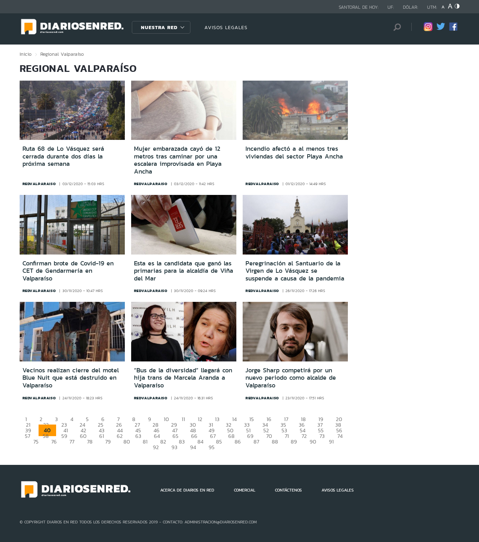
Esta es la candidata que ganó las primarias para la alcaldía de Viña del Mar (183, 271)
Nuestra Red (159, 27)
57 (27, 436)
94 (193, 447)
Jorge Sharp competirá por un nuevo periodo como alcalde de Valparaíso (290, 378)
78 (90, 441)
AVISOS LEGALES (226, 27)
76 (54, 441)
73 (322, 436)
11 (183, 419)
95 (212, 447)
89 (294, 441)
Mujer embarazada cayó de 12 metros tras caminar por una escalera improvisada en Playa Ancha (178, 160)
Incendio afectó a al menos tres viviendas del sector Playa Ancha (294, 152)
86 (238, 441)
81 (145, 441)
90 (313, 441)
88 (275, 441)
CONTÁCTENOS (288, 490)
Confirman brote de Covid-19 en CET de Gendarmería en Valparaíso (68, 271)
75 (36, 441)
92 (156, 447)
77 (71, 441)
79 (108, 441)
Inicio (26, 54)
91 (331, 441)
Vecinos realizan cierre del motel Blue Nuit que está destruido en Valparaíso (70, 378)
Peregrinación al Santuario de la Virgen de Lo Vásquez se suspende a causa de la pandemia (294, 271)
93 (174, 447)
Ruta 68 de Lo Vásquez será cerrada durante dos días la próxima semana (63, 156)
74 (340, 436)
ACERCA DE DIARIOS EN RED (187, 490)
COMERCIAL (244, 490)
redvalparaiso (39, 184)
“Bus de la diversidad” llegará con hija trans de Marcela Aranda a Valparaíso (183, 378)
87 (256, 441)
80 (126, 441)
